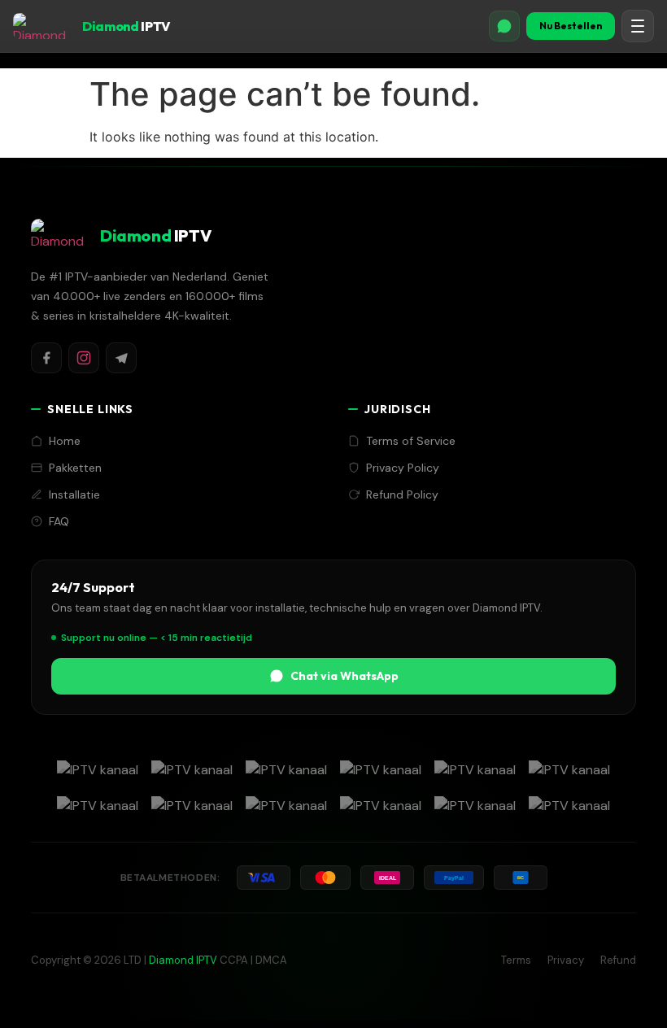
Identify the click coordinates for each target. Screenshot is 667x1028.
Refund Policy (402, 494)
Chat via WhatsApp (344, 676)
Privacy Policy (402, 467)
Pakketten (75, 467)
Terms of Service (411, 440)
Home (65, 440)
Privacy (565, 960)
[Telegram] (121, 357)
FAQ (59, 521)
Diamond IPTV (183, 960)
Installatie (74, 494)
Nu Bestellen (570, 26)
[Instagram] (83, 357)
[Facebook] (46, 357)
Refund (618, 960)
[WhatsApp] (504, 26)
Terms (516, 960)
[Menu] (637, 26)
